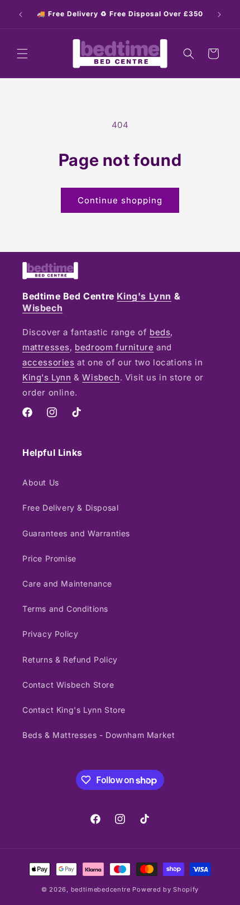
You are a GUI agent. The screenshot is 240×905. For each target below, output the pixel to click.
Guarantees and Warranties (76, 533)
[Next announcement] (219, 14)
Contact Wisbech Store (68, 684)
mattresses (46, 347)
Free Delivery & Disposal (70, 507)
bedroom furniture (114, 347)
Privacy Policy (50, 634)
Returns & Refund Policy (70, 659)
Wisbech (42, 307)
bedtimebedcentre (101, 889)
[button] (22, 53)
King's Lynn (144, 296)
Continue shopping (120, 200)
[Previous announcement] (20, 14)
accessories (48, 362)
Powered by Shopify (165, 889)
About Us (40, 482)
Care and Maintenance (67, 583)
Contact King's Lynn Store (74, 710)
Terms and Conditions (65, 608)
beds (160, 332)
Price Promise (49, 558)
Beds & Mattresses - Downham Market (98, 735)
